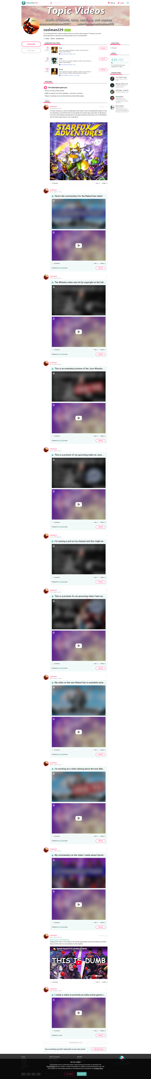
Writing (53, 38)
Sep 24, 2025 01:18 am (56, 678)
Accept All (81, 1074)
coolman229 (53, 106)
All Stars (79, 1057)
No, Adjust (69, 1074)
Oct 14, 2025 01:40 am (55, 451)
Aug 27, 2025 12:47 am (56, 851)
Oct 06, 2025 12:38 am (55, 592)
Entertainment (60, 38)
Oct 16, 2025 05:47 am (55, 278)
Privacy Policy (51, 1066)
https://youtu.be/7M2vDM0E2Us (59, 940)
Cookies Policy (98, 1068)
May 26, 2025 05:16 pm (56, 991)
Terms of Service (54, 1057)
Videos (47, 38)
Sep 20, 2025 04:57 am (56, 764)
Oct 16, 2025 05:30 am (55, 364)
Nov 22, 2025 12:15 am (56, 192)
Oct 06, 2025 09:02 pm (55, 537)
